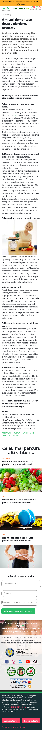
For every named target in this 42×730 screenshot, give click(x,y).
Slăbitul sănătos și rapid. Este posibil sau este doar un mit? (17, 539)
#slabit (16, 435)
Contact (21, 645)
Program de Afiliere (8, 643)
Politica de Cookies (18, 707)
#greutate (6, 433)
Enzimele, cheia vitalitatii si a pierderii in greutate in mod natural (17, 463)
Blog (9, 15)
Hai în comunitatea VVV (29, 640)
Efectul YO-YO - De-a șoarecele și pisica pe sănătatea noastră (19, 501)
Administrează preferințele (13, 727)
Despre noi (5, 638)
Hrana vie (6, 458)
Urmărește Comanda (12, 640)
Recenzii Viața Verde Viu (32, 638)
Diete (4, 496)
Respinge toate (31, 721)
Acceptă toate (10, 721)
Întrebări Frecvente (33, 643)
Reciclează (21, 643)
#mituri (17, 433)
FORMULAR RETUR (16, 638)
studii (15, 115)
